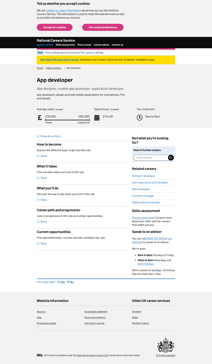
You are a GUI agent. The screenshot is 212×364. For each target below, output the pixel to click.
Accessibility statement (95, 311)
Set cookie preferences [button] (103, 27)
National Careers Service (56, 40)
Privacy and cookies (46, 323)
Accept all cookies (54, 27)
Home (40, 68)
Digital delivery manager (146, 202)
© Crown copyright (165, 355)
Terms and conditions (95, 317)
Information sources (94, 323)
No (72, 282)
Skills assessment (65, 44)
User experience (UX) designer (150, 182)
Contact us (117, 44)
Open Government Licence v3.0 (92, 355)
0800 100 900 (155, 238)
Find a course (84, 44)
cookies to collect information (63, 10)
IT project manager (143, 195)
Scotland (136, 311)
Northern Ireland (140, 323)
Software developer (143, 176)
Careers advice (101, 44)
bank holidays (146, 263)
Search (171, 158)
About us (41, 311)
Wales (135, 317)
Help (39, 317)
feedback (90, 52)
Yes (62, 282)
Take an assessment (144, 217)
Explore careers (45, 44)
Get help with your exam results (59, 59)
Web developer (141, 189)
